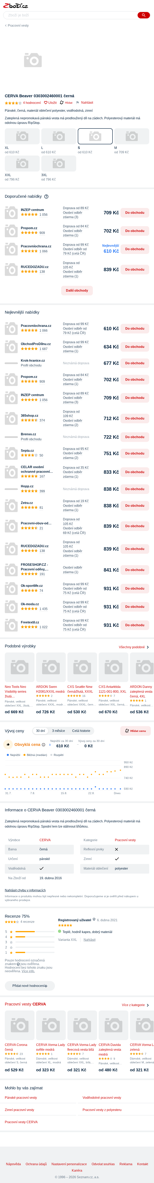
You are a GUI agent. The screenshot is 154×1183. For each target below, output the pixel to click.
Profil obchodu (31, 365)
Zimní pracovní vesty (19, 1110)
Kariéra (77, 1170)
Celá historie (81, 730)
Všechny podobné (132, 647)
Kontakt (142, 1164)
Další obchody (77, 290)
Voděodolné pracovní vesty (102, 1097)
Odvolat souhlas (103, 1164)
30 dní (40, 730)
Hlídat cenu (138, 730)
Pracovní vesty (18, 25)
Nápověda (13, 1164)
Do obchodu (134, 212)
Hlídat (68, 102)
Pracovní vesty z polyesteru (102, 1110)
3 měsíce (58, 730)
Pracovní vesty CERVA (21, 1122)
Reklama (126, 1164)
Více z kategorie (133, 1005)
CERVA (45, 840)
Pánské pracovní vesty (21, 1097)
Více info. (28, 971)
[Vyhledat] (144, 15)
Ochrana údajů (36, 1164)
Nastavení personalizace (69, 1164)
